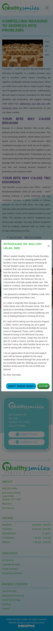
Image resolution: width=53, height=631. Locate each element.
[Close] (49, 246)
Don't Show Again (21, 386)
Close (43, 386)
